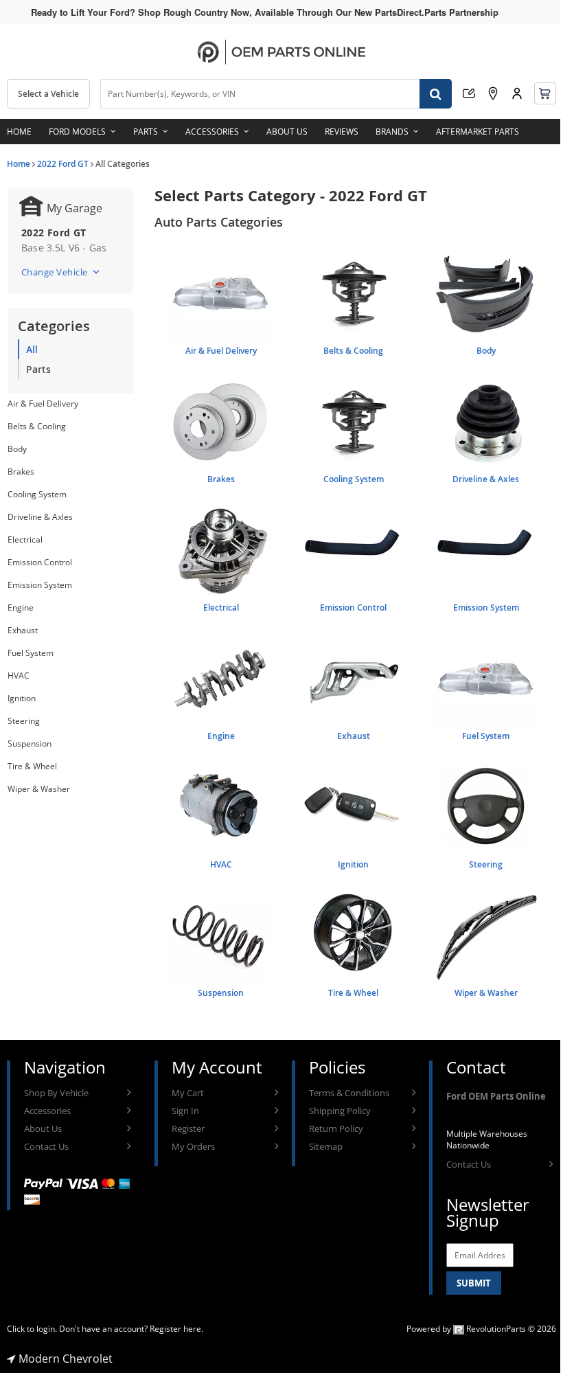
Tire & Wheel (32, 766)
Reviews (341, 131)
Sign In (185, 1110)
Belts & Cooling (37, 426)
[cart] (545, 93)
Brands (392, 131)
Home (19, 131)
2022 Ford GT (63, 164)
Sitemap (326, 1146)
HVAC (19, 675)
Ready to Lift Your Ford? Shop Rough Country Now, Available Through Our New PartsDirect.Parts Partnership (264, 12)
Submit (474, 1283)
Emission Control (40, 562)
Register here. (176, 1329)
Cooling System (37, 494)
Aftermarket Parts (477, 131)
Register (188, 1128)
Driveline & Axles (40, 517)
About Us (287, 131)
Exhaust (23, 630)
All (32, 349)
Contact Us (46, 1146)
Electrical (25, 539)
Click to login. (32, 1329)
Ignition (22, 698)
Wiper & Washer (39, 789)
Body (17, 449)
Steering (24, 721)
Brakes (21, 471)
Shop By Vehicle (56, 1093)
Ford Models (77, 131)
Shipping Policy (340, 1110)
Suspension (29, 743)
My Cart (188, 1093)
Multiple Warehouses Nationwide (486, 1139)
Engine (21, 607)
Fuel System (31, 653)
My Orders (193, 1146)
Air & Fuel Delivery (43, 403)
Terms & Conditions (349, 1093)
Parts (145, 131)
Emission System (40, 585)
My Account (517, 93)
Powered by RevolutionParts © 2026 (481, 1329)
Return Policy (336, 1128)
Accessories (212, 131)
